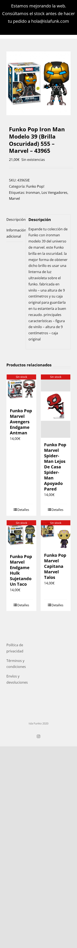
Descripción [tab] (14, 219)
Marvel (14, 198)
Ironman (33, 192)
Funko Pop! (35, 186)
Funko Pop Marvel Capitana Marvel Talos (55, 566)
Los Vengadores (54, 192)
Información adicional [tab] (14, 233)
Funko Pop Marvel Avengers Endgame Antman (21, 422)
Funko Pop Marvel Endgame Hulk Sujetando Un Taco (21, 570)
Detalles (23, 509)
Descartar (38, 29)
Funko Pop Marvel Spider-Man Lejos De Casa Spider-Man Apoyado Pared (55, 467)
